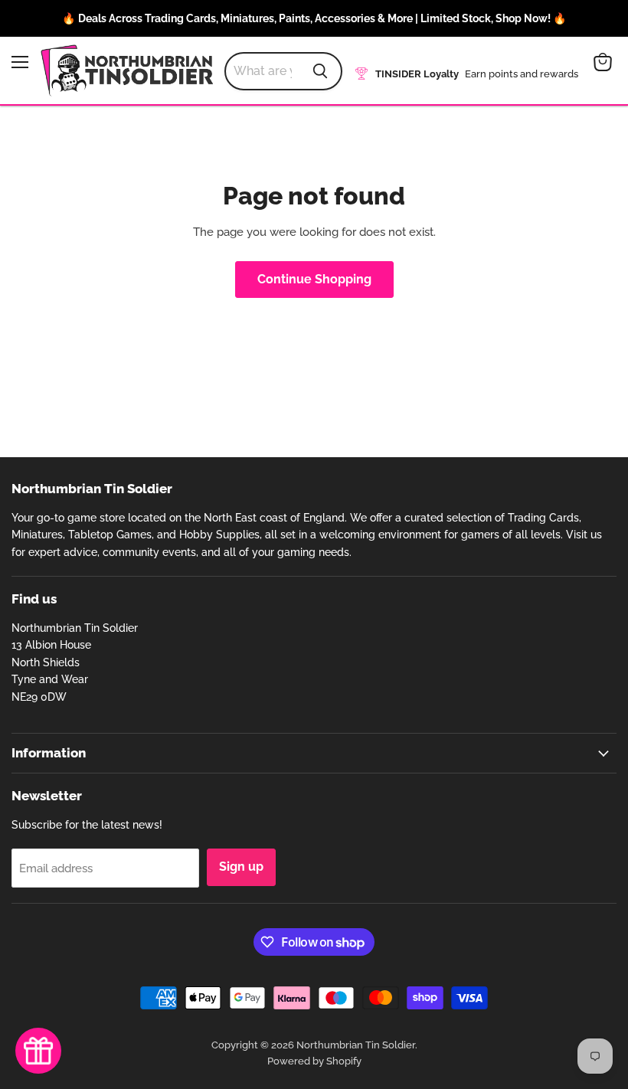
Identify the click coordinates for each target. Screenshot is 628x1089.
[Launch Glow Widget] (38, 1051)
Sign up (241, 866)
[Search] (320, 71)
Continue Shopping (314, 279)
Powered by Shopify (314, 1061)
